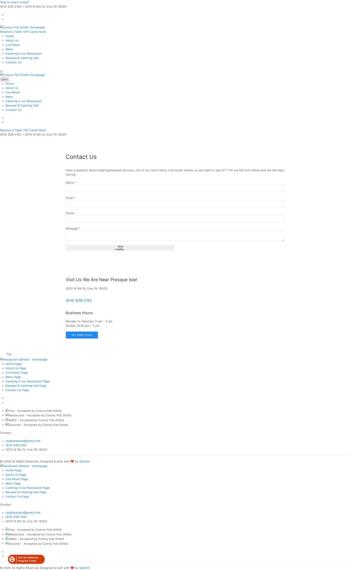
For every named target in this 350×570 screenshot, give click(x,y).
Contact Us (13, 62)
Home (9, 36)
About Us (11, 40)
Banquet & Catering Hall (21, 58)
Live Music (12, 45)
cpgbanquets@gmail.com (22, 441)
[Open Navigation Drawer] (1, 71)
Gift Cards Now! (34, 31)
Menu (9, 49)
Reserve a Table (11, 31)
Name (71, 182)
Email (70, 198)
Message (73, 228)
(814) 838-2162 (79, 300)
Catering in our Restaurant (23, 53)
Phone (70, 213)
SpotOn (84, 461)
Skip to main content (14, 2)
